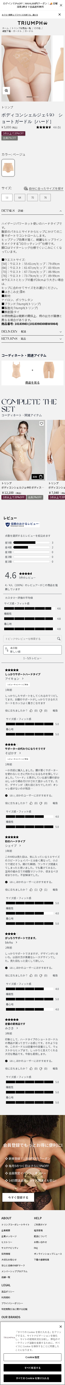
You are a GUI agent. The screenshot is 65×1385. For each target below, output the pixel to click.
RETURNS (14, 339)
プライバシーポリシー (12, 1303)
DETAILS (13, 211)
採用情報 (5, 1253)
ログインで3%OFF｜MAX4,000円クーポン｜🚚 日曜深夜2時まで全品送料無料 (30, 5)
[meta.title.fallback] (32, 22)
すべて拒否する (32, 1367)
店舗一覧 (5, 1277)
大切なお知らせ (9, 1259)
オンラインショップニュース (48, 1253)
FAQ (36, 1247)
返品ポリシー (7, 1291)
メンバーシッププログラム (14, 1271)
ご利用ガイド (40, 1224)
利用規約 (5, 1297)
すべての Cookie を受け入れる (32, 1378)
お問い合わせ (40, 1242)
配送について (40, 1236)
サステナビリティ (10, 1247)
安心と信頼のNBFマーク (13, 1265)
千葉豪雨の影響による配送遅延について (18, 14)
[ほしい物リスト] (41, 423)
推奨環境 (38, 1230)
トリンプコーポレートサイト (15, 1224)
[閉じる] (61, 1327)
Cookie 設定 (32, 1357)
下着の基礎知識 (41, 1259)
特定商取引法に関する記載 (14, 1309)
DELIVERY (14, 332)
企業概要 (5, 1230)
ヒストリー (6, 1242)
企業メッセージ (9, 1236)
